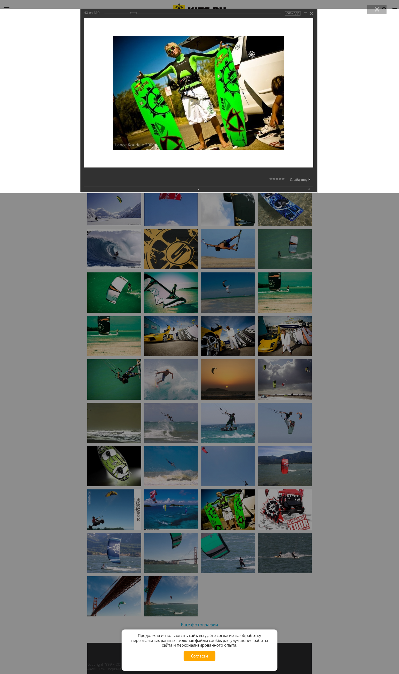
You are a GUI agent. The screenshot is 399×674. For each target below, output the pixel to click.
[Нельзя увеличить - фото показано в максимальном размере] (305, 13)
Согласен (199, 655)
